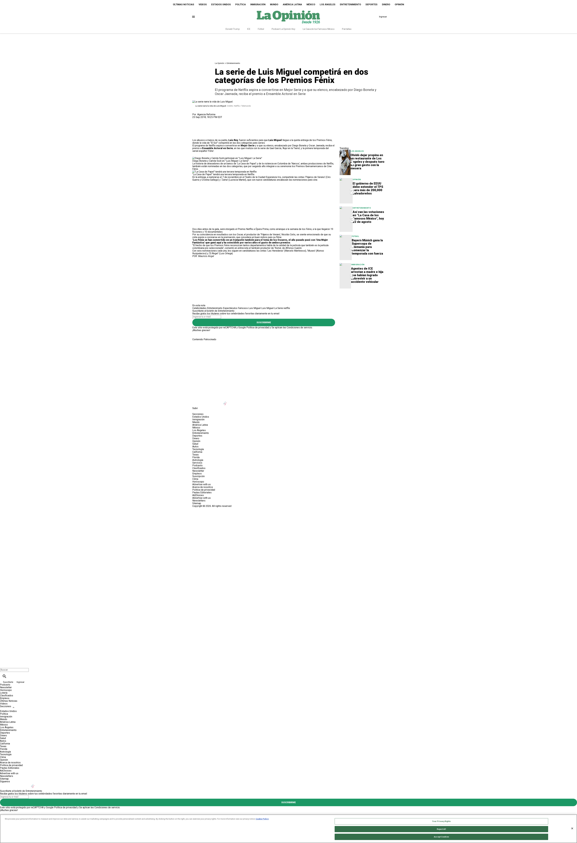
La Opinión (219, 63)
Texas (195, 454)
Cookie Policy (262, 819)
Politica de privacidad (203, 489)
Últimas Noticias (183, 4)
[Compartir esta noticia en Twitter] (210, 119)
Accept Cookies (441, 837)
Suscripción (198, 476)
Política (240, 4)
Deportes (371, 4)
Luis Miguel (254, 308)
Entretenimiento (350, 4)
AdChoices (198, 495)
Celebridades (199, 308)
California (197, 452)
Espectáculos (230, 308)
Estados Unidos (221, 4)
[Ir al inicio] (288, 353)
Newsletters (198, 500)
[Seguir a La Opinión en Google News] (233, 401)
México (311, 4)
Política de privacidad (257, 327)
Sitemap (196, 503)
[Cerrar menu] (3, 664)
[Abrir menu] (193, 16)
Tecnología (198, 449)
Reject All (441, 829)
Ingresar (383, 16)
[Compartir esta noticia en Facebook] (203, 119)
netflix (287, 308)
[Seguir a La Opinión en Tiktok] (225, 401)
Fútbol (261, 29)
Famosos (243, 308)
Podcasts (197, 465)
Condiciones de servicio (299, 327)
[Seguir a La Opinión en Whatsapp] (247, 401)
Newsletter (198, 470)
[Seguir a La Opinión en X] (203, 401)
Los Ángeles (327, 4)
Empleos (197, 473)
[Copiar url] (199, 128)
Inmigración (258, 4)
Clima (195, 479)
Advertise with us (201, 484)
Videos (203, 4)
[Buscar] (4, 676)
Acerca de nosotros (202, 487)
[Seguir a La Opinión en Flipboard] (240, 401)
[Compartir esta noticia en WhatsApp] (196, 119)
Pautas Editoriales (202, 492)
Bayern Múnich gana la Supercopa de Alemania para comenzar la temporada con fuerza (367, 246)
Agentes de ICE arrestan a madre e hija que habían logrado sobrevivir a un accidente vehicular (367, 275)
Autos (195, 446)
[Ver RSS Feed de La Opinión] (262, 401)
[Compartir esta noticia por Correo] (217, 119)
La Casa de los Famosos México (318, 29)
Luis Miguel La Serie (272, 308)
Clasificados (198, 468)
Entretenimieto (214, 308)
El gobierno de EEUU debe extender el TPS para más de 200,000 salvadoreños (368, 188)
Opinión (399, 4)
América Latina (292, 4)
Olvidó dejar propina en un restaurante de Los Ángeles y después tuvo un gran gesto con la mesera (367, 161)
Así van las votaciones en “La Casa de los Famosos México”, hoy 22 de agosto (368, 217)
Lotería (3, 692)
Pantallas (346, 29)
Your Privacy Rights (441, 821)
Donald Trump (233, 29)
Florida (196, 457)
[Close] (572, 828)
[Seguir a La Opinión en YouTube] (218, 401)
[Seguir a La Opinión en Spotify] (255, 401)
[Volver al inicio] (288, 518)
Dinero (386, 4)
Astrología (197, 460)
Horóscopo (198, 481)
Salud (195, 443)
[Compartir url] (195, 135)
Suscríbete (8, 682)
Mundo (274, 4)
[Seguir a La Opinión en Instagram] (210, 401)
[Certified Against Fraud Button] (203, 508)
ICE (248, 29)
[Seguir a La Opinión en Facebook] (196, 401)
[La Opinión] (288, 16)
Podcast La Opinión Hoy (283, 29)
